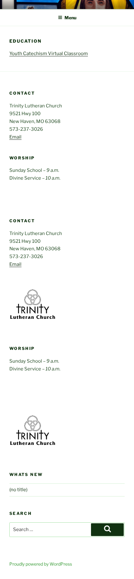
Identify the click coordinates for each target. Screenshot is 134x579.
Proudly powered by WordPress (40, 564)
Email (15, 137)
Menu (70, 17)
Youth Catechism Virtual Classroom (48, 53)
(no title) (18, 489)
